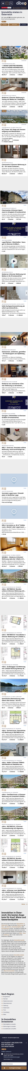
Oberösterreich (7, 1003)
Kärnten (5, 999)
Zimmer (9, 927)
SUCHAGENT (5, 24)
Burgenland (6, 996)
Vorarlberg (6, 1012)
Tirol (4, 1010)
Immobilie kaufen (19, 940)
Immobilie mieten (19, 955)
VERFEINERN (24, 24)
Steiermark (6, 1008)
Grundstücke (5, 928)
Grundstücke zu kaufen (9, 1028)
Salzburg (5, 1005)
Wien (4, 1014)
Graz (24, 933)
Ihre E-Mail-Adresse (5, 1061)
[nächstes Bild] (26, 52)
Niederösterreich (8, 1001)
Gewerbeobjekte (16, 927)
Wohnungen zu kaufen (9, 1026)
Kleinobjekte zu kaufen (9, 1024)
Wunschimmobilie (9, 971)
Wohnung (20, 925)
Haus (2, 927)
